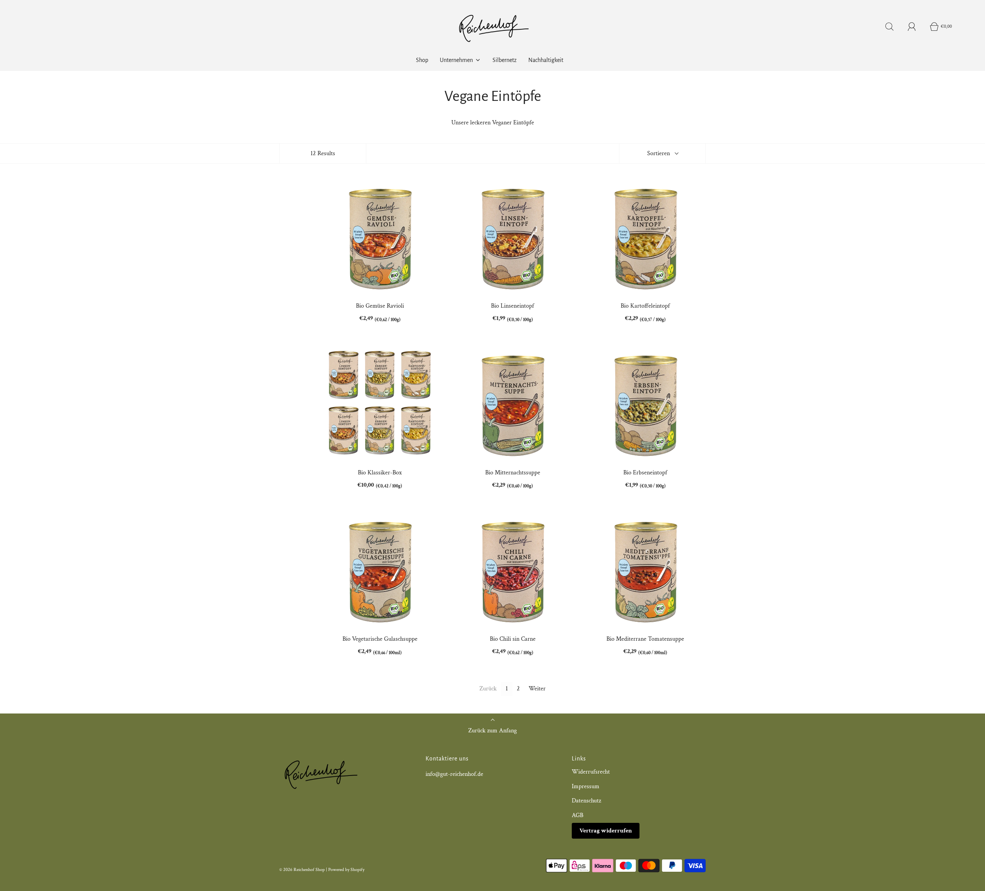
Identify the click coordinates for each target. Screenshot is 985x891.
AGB (577, 815)
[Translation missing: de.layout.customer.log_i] (912, 26)
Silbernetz (504, 60)
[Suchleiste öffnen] (889, 26)
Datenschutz (586, 801)
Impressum (585, 786)
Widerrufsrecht (591, 772)
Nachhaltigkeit (545, 60)
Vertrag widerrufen (605, 831)
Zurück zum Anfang (492, 731)
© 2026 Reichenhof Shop (302, 870)
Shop (422, 60)
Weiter (537, 689)
